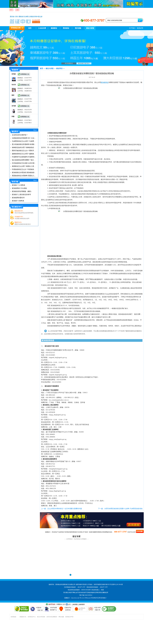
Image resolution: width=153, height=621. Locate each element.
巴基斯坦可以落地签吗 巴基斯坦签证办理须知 (24, 157)
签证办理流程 (41, 617)
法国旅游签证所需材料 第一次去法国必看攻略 (24, 138)
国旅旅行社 (23, 617)
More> (35, 130)
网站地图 (61, 617)
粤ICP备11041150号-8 (85, 595)
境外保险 (78, 28)
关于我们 (132, 28)
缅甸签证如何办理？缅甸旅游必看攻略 (24, 147)
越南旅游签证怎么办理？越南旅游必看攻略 (24, 154)
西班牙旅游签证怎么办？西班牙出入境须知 (24, 150)
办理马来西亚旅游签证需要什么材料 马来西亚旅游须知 (123, 508)
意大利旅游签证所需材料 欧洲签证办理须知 (24, 144)
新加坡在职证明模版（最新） (22, 191)
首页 (29, 28)
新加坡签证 (105, 82)
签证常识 (59, 68)
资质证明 (140, 28)
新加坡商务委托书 (18, 198)
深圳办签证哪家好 (51, 617)
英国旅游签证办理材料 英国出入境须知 (24, 175)
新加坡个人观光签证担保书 (21, 194)
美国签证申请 (69, 617)
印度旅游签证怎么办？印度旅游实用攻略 (24, 169)
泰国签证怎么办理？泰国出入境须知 (24, 166)
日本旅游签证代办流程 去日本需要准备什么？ (24, 163)
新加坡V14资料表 (18, 201)
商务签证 (66, 28)
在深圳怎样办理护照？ (20, 135)
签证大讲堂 (90, 28)
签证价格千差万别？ (84, 63)
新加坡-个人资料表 (18, 185)
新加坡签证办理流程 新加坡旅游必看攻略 (24, 172)
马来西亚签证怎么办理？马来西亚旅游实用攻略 (24, 141)
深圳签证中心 (32, 617)
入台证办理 (42, 28)
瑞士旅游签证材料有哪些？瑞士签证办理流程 (24, 160)
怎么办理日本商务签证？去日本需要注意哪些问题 (64, 508)
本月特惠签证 (69, 63)
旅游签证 (54, 28)
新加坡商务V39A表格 (19, 188)
